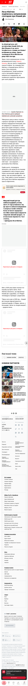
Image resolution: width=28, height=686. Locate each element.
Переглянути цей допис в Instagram (12, 266)
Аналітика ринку (8, 585)
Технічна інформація (20, 453)
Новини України (8, 481)
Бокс (5, 596)
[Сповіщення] (26, 2)
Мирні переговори (9, 501)
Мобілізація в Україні (11, 515)
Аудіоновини (7, 487)
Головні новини (8, 479)
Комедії (6, 560)
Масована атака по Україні (11, 505)
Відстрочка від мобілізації (11, 525)
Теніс (5, 601)
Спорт (6, 595)
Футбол (6, 599)
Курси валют (7, 538)
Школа (6, 572)
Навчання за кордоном (10, 578)
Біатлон (6, 603)
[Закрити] (25, 671)
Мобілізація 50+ (8, 519)
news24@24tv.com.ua (7, 419)
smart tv (6, 640)
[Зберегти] (24, 24)
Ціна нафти (7, 536)
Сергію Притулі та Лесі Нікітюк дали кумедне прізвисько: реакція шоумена (12, 114)
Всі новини (7, 477)
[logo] (10, 2)
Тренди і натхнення (9, 589)
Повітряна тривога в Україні (11, 503)
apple (17, 635)
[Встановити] (14, 674)
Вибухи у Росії (8, 507)
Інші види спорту (8, 605)
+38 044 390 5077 (19, 419)
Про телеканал (5, 449)
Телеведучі (4, 452)
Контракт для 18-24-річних (11, 523)
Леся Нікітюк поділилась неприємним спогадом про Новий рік (23, 6)
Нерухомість (8, 583)
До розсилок (9, 625)
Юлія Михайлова (9, 19)
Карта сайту (18, 466)
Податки (6, 544)
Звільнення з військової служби (12, 517)
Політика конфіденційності (6, 461)
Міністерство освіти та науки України (13, 569)
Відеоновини (7, 485)
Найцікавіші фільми (9, 554)
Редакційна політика (7, 447)
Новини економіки (10, 534)
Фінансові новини (9, 540)
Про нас (4, 441)
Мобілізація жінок (9, 521)
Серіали (6, 562)
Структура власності (20, 461)
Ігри (16, 468)
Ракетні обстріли (8, 497)
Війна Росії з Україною (11, 495)
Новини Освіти (8, 568)
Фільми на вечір (8, 558)
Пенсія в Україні (8, 547)
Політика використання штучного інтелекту (6, 465)
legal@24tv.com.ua (20, 665)
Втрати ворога (8, 509)
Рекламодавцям (5, 454)
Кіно (5, 552)
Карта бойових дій (9, 499)
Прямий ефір (7, 483)
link (15, 425)
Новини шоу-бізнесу (14, 6)
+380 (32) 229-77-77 (10, 663)
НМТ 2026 (6, 574)
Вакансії (17, 458)
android (6, 635)
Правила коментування (18, 451)
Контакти (17, 456)
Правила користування (5, 458)
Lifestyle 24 (4, 6)
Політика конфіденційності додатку (19, 442)
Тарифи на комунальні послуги (12, 542)
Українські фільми (9, 556)
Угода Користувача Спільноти (19, 447)
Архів (16, 463)
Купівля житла (8, 587)
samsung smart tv (17, 640)
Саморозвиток (8, 576)
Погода (6, 490)
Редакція (4, 444)
